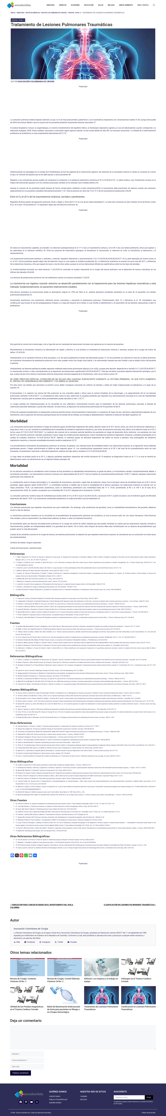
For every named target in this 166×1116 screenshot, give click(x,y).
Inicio (13, 13)
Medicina (20, 13)
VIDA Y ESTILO (142, 5)
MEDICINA (51, 5)
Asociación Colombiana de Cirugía (36, 81)
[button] (154, 5)
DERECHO (63, 5)
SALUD (100, 5)
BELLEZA (111, 5)
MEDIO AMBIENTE (126, 5)
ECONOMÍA (75, 5)
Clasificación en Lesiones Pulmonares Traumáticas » (130, 905)
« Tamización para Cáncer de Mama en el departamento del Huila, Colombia (41, 906)
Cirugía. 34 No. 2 (74, 13)
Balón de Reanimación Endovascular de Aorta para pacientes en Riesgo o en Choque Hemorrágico (63, 1009)
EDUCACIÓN (89, 5)
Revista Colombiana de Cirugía (54, 13)
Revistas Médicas (33, 13)
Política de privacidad (148, 1113)
